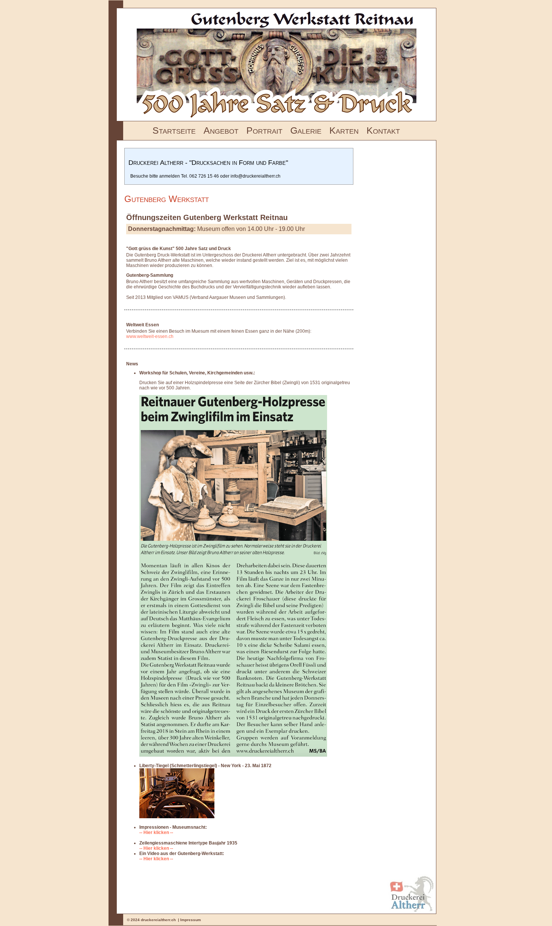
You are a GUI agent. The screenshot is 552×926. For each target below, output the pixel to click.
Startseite (174, 130)
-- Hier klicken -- (156, 832)
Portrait (264, 130)
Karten (344, 130)
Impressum (190, 920)
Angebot (221, 130)
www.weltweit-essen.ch (149, 336)
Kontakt (383, 130)
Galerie (306, 130)
